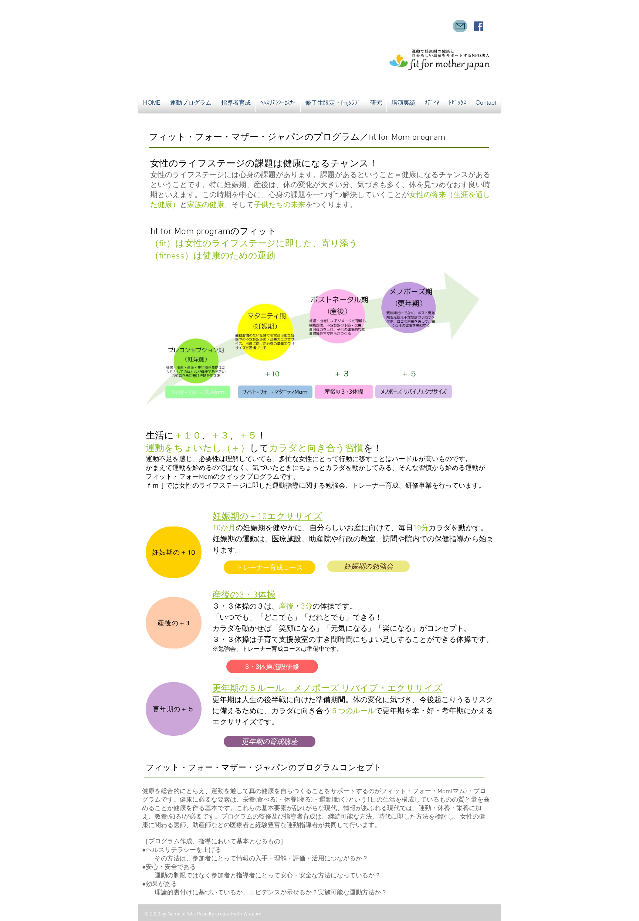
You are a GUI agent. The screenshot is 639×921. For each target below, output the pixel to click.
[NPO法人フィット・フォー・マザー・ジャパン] (478, 26)
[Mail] (460, 26)
